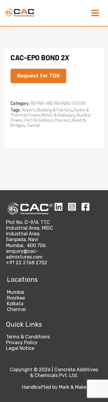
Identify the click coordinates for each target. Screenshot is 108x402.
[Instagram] (72, 206)
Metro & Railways (58, 115)
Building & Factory (54, 110)
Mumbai (15, 292)
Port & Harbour (38, 120)
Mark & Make (72, 387)
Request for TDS (38, 76)
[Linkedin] (58, 206)
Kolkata (15, 303)
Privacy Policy (22, 342)
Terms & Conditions (28, 337)
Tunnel (33, 125)
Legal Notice (20, 348)
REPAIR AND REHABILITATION (58, 103)
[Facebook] (85, 206)
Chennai (16, 309)
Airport (28, 110)
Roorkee (16, 298)
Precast (62, 120)
